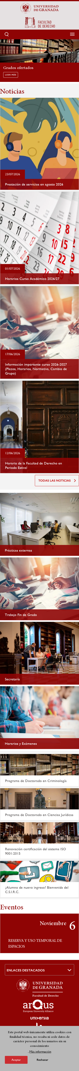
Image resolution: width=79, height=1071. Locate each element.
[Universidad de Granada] (39, 8)
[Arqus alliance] (38, 1006)
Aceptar (16, 1059)
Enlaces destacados (26, 970)
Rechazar (42, 1060)
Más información (40, 1051)
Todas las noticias (54, 480)
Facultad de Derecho (45, 995)
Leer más (10, 75)
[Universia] (39, 1018)
